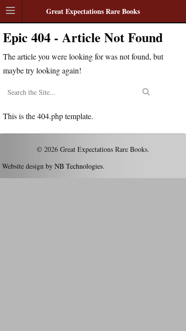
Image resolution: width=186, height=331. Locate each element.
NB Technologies (79, 166)
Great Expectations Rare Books (93, 11)
